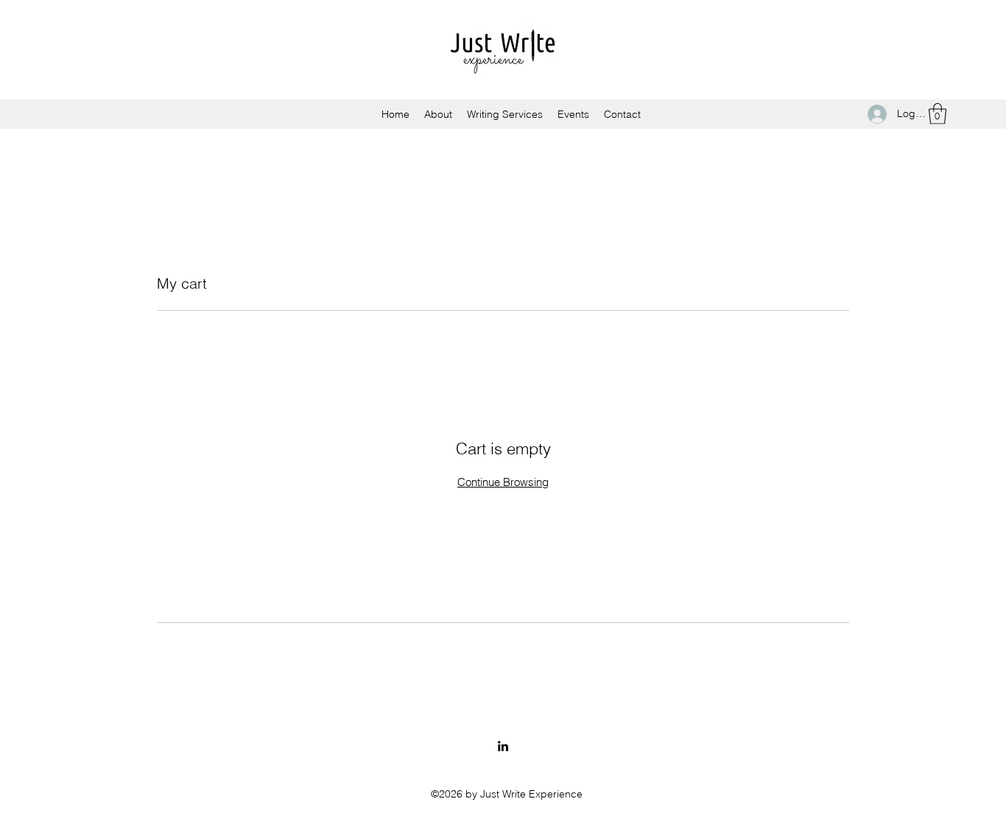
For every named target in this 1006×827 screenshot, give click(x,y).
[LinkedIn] (503, 746)
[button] (937, 113)
